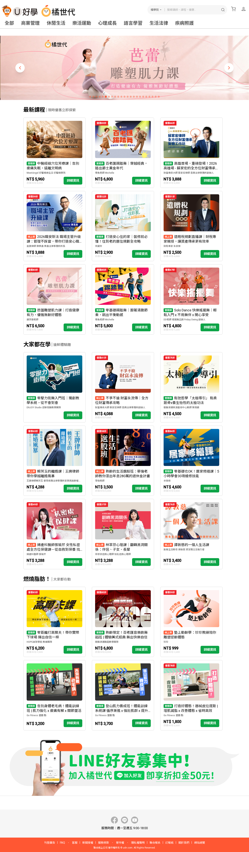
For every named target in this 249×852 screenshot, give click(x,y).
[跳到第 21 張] (152, 97)
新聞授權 (87, 842)
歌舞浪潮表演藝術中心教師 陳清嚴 (181, 407)
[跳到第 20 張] (149, 97)
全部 (9, 23)
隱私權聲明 (138, 842)
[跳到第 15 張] (134, 97)
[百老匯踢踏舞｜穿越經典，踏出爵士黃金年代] (123, 153)
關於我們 (183, 842)
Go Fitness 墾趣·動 (36, 715)
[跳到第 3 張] (96, 97)
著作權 (120, 842)
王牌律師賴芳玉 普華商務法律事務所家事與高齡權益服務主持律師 (54, 480)
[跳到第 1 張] (90, 97)
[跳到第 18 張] (143, 97)
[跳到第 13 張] (128, 97)
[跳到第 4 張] (100, 97)
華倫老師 (99, 480)
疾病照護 (184, 23)
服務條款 (103, 842)
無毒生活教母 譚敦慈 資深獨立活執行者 (184, 549)
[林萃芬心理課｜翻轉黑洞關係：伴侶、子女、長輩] (123, 534)
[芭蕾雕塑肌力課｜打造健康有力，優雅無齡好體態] (54, 299)
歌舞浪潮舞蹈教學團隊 (106, 642)
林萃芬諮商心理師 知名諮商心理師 (113, 554)
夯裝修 (167, 480)
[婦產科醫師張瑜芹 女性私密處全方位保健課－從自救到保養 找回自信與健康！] (54, 534)
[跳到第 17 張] (140, 97)
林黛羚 (98, 246)
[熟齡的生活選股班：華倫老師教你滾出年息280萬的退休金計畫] (123, 461)
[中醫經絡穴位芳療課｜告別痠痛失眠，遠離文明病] (54, 153)
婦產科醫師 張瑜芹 (36, 554)
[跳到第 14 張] (131, 97)
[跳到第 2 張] (93, 97)
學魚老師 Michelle (104, 172)
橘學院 (155, 9)
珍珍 (166, 642)
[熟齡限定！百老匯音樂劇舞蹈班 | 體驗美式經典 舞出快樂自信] (123, 622)
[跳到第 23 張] (159, 97)
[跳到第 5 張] (103, 97)
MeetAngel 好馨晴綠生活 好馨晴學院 (46, 172)
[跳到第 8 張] (112, 97)
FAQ (62, 842)
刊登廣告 (49, 842)
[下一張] (228, 67)
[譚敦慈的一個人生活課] (191, 534)
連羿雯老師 (32, 319)
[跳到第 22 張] (156, 97)
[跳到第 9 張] (115, 97)
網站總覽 (199, 842)
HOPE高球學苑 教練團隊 (39, 642)
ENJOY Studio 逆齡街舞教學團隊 (44, 407)
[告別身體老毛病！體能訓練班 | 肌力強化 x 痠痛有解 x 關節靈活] (54, 695)
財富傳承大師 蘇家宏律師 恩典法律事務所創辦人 (189, 172)
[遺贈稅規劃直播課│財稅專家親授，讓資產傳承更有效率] (191, 226)
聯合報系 (155, 842)
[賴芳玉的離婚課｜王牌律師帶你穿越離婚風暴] (54, 461)
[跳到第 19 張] (146, 97)
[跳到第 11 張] (121, 97)
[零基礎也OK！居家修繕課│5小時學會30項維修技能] (191, 461)
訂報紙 (169, 842)
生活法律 (158, 23)
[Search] (223, 9)
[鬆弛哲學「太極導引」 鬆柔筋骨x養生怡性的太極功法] (191, 387)
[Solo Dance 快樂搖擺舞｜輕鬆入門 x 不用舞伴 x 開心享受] (191, 299)
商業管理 (30, 23)
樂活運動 (81, 23)
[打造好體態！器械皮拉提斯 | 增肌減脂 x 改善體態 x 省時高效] (191, 695)
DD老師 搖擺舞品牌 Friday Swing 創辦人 (184, 319)
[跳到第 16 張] (137, 97)
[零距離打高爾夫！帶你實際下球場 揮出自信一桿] (54, 622)
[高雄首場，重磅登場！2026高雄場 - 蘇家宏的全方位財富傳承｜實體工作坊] (191, 153)
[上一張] (20, 67)
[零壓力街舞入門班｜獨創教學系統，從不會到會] (54, 387)
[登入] (243, 9)
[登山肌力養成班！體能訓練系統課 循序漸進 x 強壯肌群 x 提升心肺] (123, 695)
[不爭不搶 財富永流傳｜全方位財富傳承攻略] (123, 387)
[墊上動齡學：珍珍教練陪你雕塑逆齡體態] (191, 622)
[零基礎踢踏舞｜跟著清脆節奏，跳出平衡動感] (123, 299)
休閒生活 (56, 23)
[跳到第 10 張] (118, 97)
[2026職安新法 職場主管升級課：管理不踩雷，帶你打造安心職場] (54, 226)
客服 (74, 842)
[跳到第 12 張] (124, 97)
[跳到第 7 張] (109, 97)
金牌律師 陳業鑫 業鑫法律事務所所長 (46, 246)
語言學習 (133, 23)
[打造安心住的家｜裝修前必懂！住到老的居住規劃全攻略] (123, 226)
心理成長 (107, 23)
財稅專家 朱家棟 (172, 246)
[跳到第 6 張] (106, 97)
